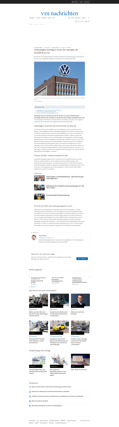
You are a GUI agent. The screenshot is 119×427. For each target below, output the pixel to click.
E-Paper (76, 1)
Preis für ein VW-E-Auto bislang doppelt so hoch (48, 113)
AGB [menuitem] (37, 420)
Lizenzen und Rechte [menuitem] (71, 420)
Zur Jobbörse (32, 286)
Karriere (50, 17)
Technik (38, 17)
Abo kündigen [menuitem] (32, 420)
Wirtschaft (44, 17)
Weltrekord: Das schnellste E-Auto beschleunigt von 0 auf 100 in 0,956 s (65, 187)
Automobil (42, 24)
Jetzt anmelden (82, 258)
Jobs (69, 17)
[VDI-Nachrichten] (59, 13)
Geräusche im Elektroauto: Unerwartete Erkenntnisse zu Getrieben (59, 314)
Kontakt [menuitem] (36, 422)
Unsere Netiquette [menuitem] (43, 422)
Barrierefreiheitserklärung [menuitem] (60, 422)
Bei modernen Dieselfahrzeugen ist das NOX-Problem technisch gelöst (58, 372)
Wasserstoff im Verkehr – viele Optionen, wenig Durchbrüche (37, 341)
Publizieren (77, 17)
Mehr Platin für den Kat (78, 369)
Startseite (31, 24)
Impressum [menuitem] (51, 422)
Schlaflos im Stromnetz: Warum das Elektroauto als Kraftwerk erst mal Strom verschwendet (59, 341)
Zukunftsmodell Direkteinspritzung (57, 195)
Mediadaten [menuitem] (63, 420)
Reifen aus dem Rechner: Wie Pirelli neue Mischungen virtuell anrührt (38, 314)
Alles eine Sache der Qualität (77, 313)
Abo (81, 1)
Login (87, 1)
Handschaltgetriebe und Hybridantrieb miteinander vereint (38, 371)
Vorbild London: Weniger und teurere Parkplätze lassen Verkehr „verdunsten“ (79, 341)
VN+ (54, 17)
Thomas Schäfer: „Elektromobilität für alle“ (46, 111)
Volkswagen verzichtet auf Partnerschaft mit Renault (49, 110)
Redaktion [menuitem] (31, 422)
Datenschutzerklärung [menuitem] (54, 420)
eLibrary (84, 17)
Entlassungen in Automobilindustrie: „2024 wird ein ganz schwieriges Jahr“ (65, 177)
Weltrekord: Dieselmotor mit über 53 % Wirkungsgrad (47, 405)
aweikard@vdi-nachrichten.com (46, 237)
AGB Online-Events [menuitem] (44, 420)
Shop (72, 17)
